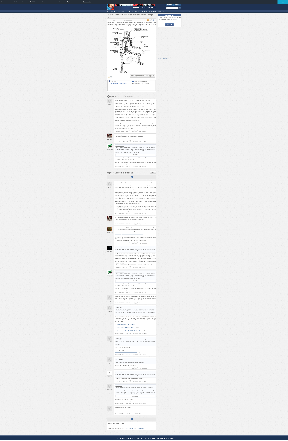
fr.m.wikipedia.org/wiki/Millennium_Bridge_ (125, 327)
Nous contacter (170, 438)
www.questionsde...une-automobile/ (118, 83)
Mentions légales (161, 438)
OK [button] (283, 2)
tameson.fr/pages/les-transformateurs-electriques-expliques (129, 234)
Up (136, 131)
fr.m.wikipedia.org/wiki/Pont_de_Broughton (125, 324)
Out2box (110, 311)
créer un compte (140, 428)
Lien (133, 131)
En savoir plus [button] (87, 2)
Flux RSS (142, 438)
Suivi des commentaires (136, 11)
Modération (152, 11)
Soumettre (124, 11)
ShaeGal (110, 376)
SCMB (114, 20)
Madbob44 (118, 146)
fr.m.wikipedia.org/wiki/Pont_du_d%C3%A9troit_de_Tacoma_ (129, 330)
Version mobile (125, 438)
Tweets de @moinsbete (163, 58)
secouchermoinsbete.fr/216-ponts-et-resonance (126, 352)
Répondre (144, 131)
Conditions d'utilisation (151, 438)
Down (137, 131)
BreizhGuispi (110, 149)
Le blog (131, 438)
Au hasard (117, 11)
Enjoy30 (110, 341)
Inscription (169, 4)
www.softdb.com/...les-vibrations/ (117, 85)
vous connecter (129, 428)
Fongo (109, 301)
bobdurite (109, 139)
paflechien (109, 411)
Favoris (146, 11)
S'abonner (153, 172)
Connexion (177, 4)
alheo (109, 104)
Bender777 (109, 389)
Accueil (119, 438)
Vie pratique (126, 20)
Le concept (137, 438)
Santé (130, 20)
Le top (111, 11)
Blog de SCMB (161, 11)
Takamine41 (110, 232)
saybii (109, 363)
